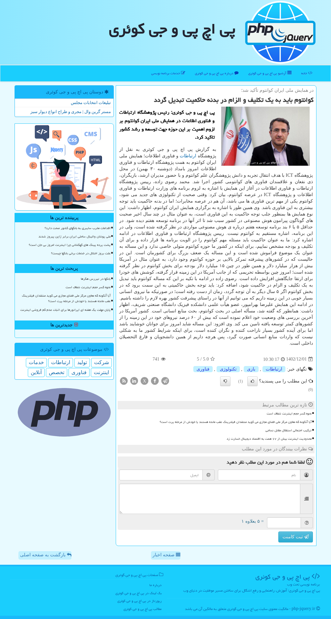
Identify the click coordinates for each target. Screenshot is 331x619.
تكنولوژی (228, 369)
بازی (251, 369)
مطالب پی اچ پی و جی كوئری (142, 608)
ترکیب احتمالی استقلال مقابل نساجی (288, 430)
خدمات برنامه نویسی (166, 73)
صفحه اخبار (164, 554)
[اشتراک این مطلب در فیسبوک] (154, 380)
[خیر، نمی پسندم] (225, 381)
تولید (82, 362)
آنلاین (36, 372)
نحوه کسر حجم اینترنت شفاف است (289, 413)
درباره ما (155, 585)
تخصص (56, 372)
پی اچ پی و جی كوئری (172, 29)
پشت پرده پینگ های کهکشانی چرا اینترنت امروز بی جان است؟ (70, 245)
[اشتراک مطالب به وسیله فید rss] (123, 380)
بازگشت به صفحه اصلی (43, 554)
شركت (101, 362)
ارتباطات (188, 155)
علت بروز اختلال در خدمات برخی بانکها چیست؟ (81, 253)
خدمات (36, 362)
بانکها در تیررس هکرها (96, 279)
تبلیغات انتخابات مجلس (91, 102)
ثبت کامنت (293, 536)
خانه (304, 73)
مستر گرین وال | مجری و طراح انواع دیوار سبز (70, 111)
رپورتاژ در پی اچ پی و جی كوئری (139, 600)
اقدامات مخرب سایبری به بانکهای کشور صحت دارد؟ (78, 228)
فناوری (203, 369)
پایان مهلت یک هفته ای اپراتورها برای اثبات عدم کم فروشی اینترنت (65, 310)
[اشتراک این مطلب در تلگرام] (165, 380)
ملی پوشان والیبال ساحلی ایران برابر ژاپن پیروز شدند (74, 236)
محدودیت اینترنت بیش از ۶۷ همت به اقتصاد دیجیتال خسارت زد (269, 438)
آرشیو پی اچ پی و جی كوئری (267, 73)
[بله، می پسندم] (252, 381)
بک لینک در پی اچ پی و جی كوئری (138, 593)
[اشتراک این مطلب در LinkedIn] (134, 380)
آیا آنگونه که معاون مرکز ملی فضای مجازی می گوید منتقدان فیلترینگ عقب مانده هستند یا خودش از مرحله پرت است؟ (236, 422)
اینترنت (101, 372)
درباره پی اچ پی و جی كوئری (214, 73)
